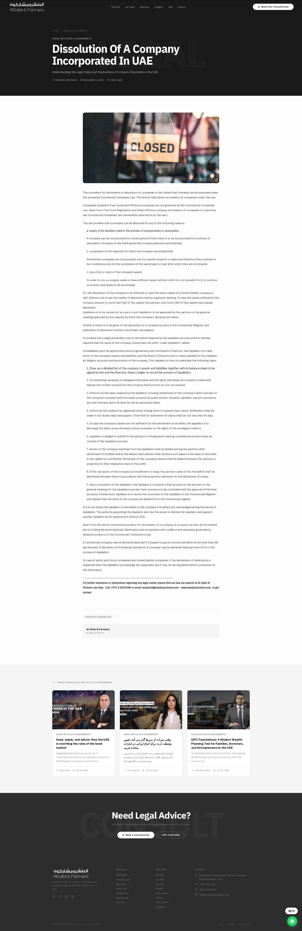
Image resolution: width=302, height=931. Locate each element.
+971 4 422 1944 (170, 835)
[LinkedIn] (66, 897)
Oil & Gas (120, 902)
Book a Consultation (137, 835)
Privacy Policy (162, 902)
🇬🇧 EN (291, 910)
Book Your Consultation (275, 6)
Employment (122, 897)
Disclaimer (161, 906)
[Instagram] (72, 897)
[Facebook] (54, 897)
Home (221, 924)
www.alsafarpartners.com (196, 587)
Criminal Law (122, 893)
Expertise (144, 7)
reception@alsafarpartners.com (160, 587)
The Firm (115, 7)
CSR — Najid (161, 893)
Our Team (130, 7)
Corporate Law (123, 879)
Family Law (121, 888)
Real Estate (121, 875)
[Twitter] (60, 897)
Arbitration (121, 884)
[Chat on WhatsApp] (292, 921)
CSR (170, 7)
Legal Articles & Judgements (75, 30)
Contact (182, 7)
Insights (158, 7)
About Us (160, 875)
